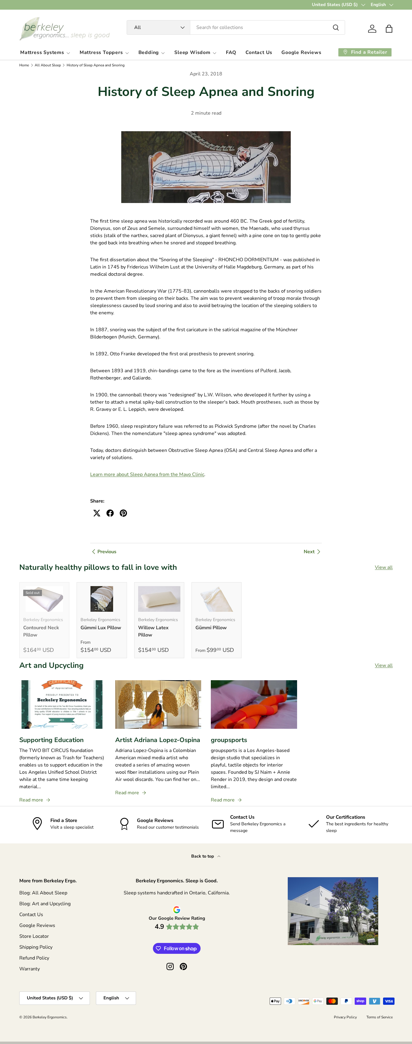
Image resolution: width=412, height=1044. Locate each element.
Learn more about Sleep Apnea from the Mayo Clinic (147, 474)
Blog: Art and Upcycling (45, 903)
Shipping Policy (35, 947)
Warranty (29, 969)
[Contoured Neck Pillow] (44, 599)
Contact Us (259, 52)
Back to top (203, 856)
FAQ (231, 52)
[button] (389, 28)
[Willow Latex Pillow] (159, 599)
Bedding (148, 52)
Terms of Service (379, 1017)
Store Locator (34, 936)
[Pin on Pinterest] (123, 513)
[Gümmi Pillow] (216, 599)
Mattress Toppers (101, 52)
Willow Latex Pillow (153, 631)
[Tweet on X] (96, 513)
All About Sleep (48, 65)
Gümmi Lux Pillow (101, 627)
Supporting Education (51, 740)
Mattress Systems (42, 52)
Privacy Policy (345, 1017)
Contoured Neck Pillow (41, 631)
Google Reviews (301, 52)
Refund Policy (34, 958)
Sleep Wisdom (192, 52)
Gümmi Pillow (211, 627)
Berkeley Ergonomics (50, 1017)
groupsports (229, 740)
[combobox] (236, 27)
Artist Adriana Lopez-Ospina (157, 740)
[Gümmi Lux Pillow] (102, 599)
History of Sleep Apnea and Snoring (96, 65)
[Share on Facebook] (110, 513)
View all (384, 567)
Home (24, 65)
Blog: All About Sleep (43, 893)
